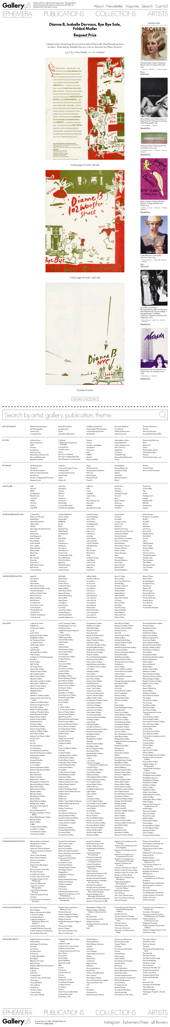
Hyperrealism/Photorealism (96, 429)
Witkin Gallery (148, 801)
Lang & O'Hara (92, 767)
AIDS (32, 445)
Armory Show (35, 862)
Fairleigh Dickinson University (40, 928)
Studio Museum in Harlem (152, 885)
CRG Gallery (63, 666)
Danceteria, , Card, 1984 (153, 371)
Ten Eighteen (119, 505)
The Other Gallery (149, 705)
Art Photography (36, 429)
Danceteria (62, 488)
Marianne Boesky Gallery (95, 825)
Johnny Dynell (91, 541)
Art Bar (32, 741)
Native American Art (122, 445)
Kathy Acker (90, 607)
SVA (87, 928)
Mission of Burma (121, 548)
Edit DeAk (61, 576)
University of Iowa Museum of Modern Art (153, 908)
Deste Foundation (64, 846)
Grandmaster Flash (65, 555)
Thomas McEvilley (149, 598)
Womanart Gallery (150, 811)
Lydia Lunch (119, 524)
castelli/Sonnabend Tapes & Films (68, 631)
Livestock (89, 796)
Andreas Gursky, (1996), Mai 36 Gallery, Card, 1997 (153, 146)
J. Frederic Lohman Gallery (96, 666)
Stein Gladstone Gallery (151, 674)
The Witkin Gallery (149, 710)
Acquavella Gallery (37, 669)
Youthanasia (147, 505)
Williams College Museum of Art (154, 930)
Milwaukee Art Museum (95, 875)
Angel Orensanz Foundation (40, 939)
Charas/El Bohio (36, 982)
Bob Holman (34, 600)
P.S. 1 (116, 703)
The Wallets (147, 562)
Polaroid (89, 473)
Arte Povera (34, 431)
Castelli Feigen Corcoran (67, 625)
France (88, 442)
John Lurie (90, 531)
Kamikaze (62, 500)
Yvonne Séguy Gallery (151, 828)
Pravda (117, 951)
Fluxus (60, 431)
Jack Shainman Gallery (94, 676)
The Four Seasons (149, 944)
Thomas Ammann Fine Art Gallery (152, 713)
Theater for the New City (152, 967)
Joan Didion (90, 588)
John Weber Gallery (93, 712)
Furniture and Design (93, 445)
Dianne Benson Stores (80, 399)
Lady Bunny (90, 560)
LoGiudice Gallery (93, 798)
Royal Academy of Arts (94, 919)
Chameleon (34, 980)
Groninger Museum (65, 869)
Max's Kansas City (93, 500)
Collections (115, 13)
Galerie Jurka (63, 786)
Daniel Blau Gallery (65, 676)
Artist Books (34, 475)
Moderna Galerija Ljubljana (125, 652)
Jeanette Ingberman (65, 617)
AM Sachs (33, 693)
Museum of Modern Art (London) (123, 864)
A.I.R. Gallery (35, 662)
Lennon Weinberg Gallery (95, 779)
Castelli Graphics (64, 628)
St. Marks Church (121, 985)
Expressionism (63, 429)
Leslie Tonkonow (92, 786)
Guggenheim (63, 872)
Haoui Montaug (64, 593)
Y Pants (145, 570)
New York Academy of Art (67, 930)
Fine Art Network (64, 972)
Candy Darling (35, 570)
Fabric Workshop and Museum (69, 853)
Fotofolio (61, 750)
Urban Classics (148, 752)
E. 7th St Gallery (64, 707)
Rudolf (145, 519)
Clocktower (62, 661)
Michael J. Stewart (121, 586)
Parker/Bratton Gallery (123, 714)
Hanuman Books (92, 941)
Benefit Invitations (36, 459)
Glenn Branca (63, 550)
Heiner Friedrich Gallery (95, 640)
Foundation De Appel (66, 982)
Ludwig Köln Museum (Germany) (94, 867)
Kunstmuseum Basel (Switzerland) (93, 854)
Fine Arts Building (64, 741)
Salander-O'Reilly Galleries (124, 810)
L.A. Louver (90, 760)
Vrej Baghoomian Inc (150, 778)
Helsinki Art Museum (65, 881)
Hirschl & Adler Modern (94, 647)
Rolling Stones (148, 514)
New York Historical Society (125, 897)
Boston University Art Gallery (40, 912)
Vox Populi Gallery (149, 773)
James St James (92, 514)
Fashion (94, 399)
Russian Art (147, 445)
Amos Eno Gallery (36, 707)
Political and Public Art (151, 440)
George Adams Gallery (66, 815)
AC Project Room (36, 666)
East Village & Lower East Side (69, 459)
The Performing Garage (151, 958)
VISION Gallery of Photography (149, 765)
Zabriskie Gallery (149, 830)
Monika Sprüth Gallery (123, 659)
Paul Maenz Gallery (122, 726)
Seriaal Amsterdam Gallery (153, 623)
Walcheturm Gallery (150, 782)
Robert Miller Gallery (122, 784)
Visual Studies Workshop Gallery (152, 769)
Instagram (112, 1022)
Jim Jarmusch (91, 586)
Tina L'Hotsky (148, 567)
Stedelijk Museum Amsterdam (153, 883)
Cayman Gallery (64, 635)
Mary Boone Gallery (122, 623)
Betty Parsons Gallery (38, 789)
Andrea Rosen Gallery (38, 717)
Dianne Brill (62, 519)
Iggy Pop (61, 562)
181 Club (33, 488)
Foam (60, 745)
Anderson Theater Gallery (39, 712)
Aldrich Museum (36, 846)
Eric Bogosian (63, 533)
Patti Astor (118, 605)
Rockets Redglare (121, 570)
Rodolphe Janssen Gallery (124, 789)
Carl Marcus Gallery (37, 834)
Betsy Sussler (34, 550)
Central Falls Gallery (65, 639)
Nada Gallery (120, 666)
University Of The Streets (151, 984)
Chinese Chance (36, 990)
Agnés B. (33, 576)
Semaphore (119, 827)
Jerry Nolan (90, 519)
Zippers (145, 508)
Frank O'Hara (63, 583)
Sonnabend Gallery (150, 654)
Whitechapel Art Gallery (151, 794)
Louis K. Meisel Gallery (94, 801)
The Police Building (149, 960)
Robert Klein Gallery (122, 781)
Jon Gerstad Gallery (93, 714)
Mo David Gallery (121, 649)
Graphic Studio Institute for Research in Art (68, 908)
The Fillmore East (149, 941)
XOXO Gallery (148, 818)
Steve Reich (147, 536)
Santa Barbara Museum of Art (153, 869)
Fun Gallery (62, 769)
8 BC (31, 486)
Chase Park (34, 987)
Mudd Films (90, 970)
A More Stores (35, 440)
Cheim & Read (63, 647)
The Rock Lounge (149, 963)
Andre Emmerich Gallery (39, 714)
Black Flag (34, 553)
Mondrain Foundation (94, 885)
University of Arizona (122, 928)
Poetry (117, 459)
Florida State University (38, 933)
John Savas (90, 533)
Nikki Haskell (119, 595)
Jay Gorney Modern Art (95, 693)
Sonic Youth (147, 531)
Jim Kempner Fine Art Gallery (97, 700)
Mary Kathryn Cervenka (123, 538)
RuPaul (145, 524)
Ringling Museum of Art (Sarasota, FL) (151, 861)
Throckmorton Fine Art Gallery (154, 721)
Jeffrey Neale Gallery (94, 698)
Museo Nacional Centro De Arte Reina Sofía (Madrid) (98, 890)
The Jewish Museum (150, 890)
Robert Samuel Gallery (123, 786)
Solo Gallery (147, 652)
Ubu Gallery (147, 747)
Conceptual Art (35, 434)
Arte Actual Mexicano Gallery (41, 753)
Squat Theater (120, 500)
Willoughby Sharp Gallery (152, 799)
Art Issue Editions (36, 745)
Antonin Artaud (35, 595)
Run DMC (146, 521)
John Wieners (91, 598)
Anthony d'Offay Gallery (39, 731)
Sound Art (118, 475)
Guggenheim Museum (66, 874)
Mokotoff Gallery (121, 654)
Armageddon (35, 493)
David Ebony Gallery (66, 680)
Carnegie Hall (35, 975)
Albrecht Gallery (36, 678)
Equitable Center (64, 963)
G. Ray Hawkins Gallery (67, 772)
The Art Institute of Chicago (124, 916)
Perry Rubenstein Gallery (124, 734)
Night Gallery (120, 686)
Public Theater (120, 958)
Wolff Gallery (148, 808)
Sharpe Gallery (148, 630)
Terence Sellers (148, 548)
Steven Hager (148, 590)
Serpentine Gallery (149, 628)
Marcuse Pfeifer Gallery (95, 818)
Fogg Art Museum (64, 855)
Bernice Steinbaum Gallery (39, 784)
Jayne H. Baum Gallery (94, 695)
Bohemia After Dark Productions (41, 965)
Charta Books (35, 985)
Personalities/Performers (123, 457)
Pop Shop (118, 946)
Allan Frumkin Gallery (38, 686)
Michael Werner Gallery (123, 642)
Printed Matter (120, 953)
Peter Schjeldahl (120, 610)
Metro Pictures (91, 963)
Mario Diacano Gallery (94, 827)
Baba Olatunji (35, 548)
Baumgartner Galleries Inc (39, 781)
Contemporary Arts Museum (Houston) (40, 900)
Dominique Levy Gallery (67, 695)
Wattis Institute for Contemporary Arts (150, 919)
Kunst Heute (90, 958)
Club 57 (33, 505)
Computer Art (63, 447)
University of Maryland (151, 912)
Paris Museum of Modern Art (153, 843)
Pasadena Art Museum (151, 846)
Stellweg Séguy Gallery (151, 678)
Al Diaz (32, 526)
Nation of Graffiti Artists (95, 973)
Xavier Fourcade (149, 816)
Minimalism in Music (122, 440)
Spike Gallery (148, 662)
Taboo (145, 541)
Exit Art (61, 967)
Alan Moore (34, 578)
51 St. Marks (34, 633)
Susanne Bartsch (148, 593)
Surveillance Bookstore (123, 990)
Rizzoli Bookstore (121, 968)
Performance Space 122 (123, 939)
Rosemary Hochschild (150, 516)
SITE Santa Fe (148, 873)
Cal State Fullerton (37, 917)
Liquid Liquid (119, 514)
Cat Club (33, 498)
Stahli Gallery (148, 666)
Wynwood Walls (149, 813)
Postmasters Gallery (122, 753)
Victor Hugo (147, 605)
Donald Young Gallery (66, 697)
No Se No (118, 688)
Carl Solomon (35, 602)
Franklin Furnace (64, 984)
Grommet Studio (64, 832)
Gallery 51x (62, 796)
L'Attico (89, 758)
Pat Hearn (118, 600)
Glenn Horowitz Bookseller (68, 991)
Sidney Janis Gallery (150, 635)
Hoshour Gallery (92, 654)
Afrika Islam (34, 524)
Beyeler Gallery (35, 791)
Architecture (34, 450)
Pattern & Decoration (122, 431)
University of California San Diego (124, 931)
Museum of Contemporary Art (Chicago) (125, 842)
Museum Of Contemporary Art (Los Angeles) (126, 846)
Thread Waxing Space (151, 970)
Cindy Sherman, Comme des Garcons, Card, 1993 (151, 256)
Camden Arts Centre (37, 874)
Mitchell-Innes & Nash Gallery (125, 647)
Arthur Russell (35, 543)
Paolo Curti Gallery (122, 712)
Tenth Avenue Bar (121, 992)
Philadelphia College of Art (96, 907)
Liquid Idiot (90, 570)
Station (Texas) (120, 987)
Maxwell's (90, 503)
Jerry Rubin (90, 581)
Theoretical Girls (149, 565)
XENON (146, 503)
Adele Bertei (34, 519)
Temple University (121, 914)
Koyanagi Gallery (92, 751)
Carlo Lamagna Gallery (67, 623)
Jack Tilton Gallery (93, 678)
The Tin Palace (148, 965)
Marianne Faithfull (121, 533)
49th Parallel (34, 649)
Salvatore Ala (120, 813)
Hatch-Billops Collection (95, 944)
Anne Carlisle (35, 538)
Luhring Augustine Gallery (95, 806)
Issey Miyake (63, 605)
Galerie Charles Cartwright (68, 781)
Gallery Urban (63, 806)
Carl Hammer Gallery (38, 831)
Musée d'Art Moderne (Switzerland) (122, 882)
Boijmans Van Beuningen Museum (39, 866)
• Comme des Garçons (159, 260)
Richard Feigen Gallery (123, 769)
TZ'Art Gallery (148, 745)
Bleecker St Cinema (37, 961)
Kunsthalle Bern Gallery (94, 753)
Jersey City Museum (93, 841)
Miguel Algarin (120, 593)
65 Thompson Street (37, 640)
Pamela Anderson (121, 560)
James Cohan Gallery (94, 681)
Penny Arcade (120, 565)
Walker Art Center (149, 897)
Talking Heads (148, 543)
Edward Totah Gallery (66, 714)
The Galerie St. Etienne (151, 695)
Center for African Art (38, 883)
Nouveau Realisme (121, 426)
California (62, 440)
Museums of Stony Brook (123, 875)
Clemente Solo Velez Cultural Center (68, 940)
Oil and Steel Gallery (122, 698)
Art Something (35, 748)
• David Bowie (146, 320)
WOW (145, 994)
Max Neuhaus (120, 543)
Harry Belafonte (64, 557)
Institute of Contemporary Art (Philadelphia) (69, 895)
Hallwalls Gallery (92, 628)
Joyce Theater (91, 951)
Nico (116, 555)
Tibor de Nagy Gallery (151, 724)
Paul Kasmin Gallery (122, 724)
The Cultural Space (149, 939)
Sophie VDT (147, 588)
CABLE (32, 824)
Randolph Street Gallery (123, 760)
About (99, 5)
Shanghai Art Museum (151, 871)
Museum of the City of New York (126, 872)
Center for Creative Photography (37, 886)
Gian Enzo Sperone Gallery (68, 818)
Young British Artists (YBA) (152, 434)
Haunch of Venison (93, 630)
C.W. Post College (36, 914)
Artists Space (34, 757)
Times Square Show (150, 452)
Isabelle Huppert (64, 565)
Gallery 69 (62, 798)
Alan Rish (33, 581)
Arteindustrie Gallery (37, 755)
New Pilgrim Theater (93, 977)
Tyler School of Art (121, 925)
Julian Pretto (90, 722)
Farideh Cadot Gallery (66, 731)
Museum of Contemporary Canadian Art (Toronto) (124, 855)
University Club (148, 982)
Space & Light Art (121, 477)
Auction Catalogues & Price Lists (41, 477)
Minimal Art (90, 434)
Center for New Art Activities (40, 977)
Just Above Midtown (93, 726)
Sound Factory (120, 982)
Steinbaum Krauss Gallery (152, 676)
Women (145, 454)
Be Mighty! (34, 958)
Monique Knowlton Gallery (124, 662)
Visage (145, 498)
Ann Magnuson (35, 536)
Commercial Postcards (66, 473)
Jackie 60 (61, 498)
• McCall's (152, 69)
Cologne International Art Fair (69, 951)
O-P (87, 985)
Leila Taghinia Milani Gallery (96, 777)
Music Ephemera (121, 442)
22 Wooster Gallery (37, 628)
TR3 (144, 491)
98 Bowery (159, 1022)
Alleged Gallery (36, 690)
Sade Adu (146, 526)
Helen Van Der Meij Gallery (96, 645)
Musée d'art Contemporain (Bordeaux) (124, 878)
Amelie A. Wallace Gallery (39, 695)
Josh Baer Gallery (92, 719)
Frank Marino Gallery (66, 757)
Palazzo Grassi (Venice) (151, 841)
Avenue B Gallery (36, 760)
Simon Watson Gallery (151, 642)
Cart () (161, 6)
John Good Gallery (93, 705)
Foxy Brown (62, 548)
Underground (148, 495)
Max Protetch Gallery (122, 635)
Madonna (118, 526)
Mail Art (89, 457)
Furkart (61, 989)
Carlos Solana (35, 607)
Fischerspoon (63, 543)
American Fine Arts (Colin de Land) (40, 699)
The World (146, 486)
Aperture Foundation (37, 860)
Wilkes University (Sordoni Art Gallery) (153, 926)
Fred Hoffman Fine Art (66, 760)
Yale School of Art (149, 932)
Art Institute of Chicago (38, 907)
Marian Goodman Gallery (96, 822)
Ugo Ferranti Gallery (150, 750)
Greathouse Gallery (65, 827)
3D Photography (36, 465)
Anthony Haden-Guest (38, 593)
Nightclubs (118, 450)
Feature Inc (62, 736)
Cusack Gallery (63, 671)
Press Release (119, 465)
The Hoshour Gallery (150, 700)
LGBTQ (89, 454)
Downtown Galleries (65, 454)
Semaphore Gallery (122, 832)
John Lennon (91, 529)
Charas (61, 644)
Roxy (116, 498)
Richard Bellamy (120, 767)
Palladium (118, 491)
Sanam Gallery (120, 818)
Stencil (117, 480)
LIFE (88, 488)
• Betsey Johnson (147, 208)
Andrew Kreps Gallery (38, 719)
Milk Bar (89, 505)
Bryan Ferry (34, 562)
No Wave (118, 452)
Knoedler (89, 741)
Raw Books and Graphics (124, 961)
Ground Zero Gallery (66, 835)
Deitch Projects (63, 690)
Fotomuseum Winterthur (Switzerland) (67, 859)
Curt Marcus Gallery (65, 668)
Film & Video (63, 475)
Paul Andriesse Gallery (123, 722)
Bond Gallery (35, 798)
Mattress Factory (121, 630)
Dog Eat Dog (63, 529)
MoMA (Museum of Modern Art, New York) (96, 881)
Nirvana (118, 488)
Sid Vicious (146, 529)
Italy (88, 452)
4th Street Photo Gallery (39, 652)
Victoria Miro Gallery (150, 761)
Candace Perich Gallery (38, 826)
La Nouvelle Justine (65, 505)
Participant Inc (91, 992)
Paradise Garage (121, 493)
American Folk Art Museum (40, 848)
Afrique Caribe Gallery (38, 671)
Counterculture (63, 449)
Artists (158, 13)
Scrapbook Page (121, 470)
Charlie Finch (35, 612)
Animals (33, 447)
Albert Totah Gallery (37, 676)
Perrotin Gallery (120, 731)
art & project (34, 738)
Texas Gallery (148, 690)
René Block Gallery (121, 762)
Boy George (34, 557)
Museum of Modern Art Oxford (126, 867)
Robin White (147, 578)
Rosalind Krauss (148, 583)
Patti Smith (118, 562)
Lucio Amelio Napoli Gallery (96, 803)
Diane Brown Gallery (65, 692)
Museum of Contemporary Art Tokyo (125, 851)
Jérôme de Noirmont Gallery (97, 729)
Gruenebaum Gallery (94, 623)
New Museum (120, 893)
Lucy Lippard (91, 614)
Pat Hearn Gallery (121, 717)
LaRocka (89, 486)
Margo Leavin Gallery (94, 820)
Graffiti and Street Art (94, 426)
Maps (88, 465)
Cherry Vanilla (63, 516)
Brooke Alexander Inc (38, 810)
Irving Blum (62, 602)
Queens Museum (149, 857)
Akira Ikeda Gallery (37, 674)
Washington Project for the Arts (154, 991)
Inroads (89, 946)
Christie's (33, 897)
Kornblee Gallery (92, 746)
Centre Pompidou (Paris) (39, 894)
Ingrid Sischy (62, 600)
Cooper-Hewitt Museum (67, 841)
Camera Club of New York (39, 876)
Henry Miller (62, 598)
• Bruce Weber (146, 125)
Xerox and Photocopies (151, 470)
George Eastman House (67, 867)
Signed (117, 473)
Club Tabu (62, 486)
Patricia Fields (120, 602)
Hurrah (61, 495)
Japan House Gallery (94, 690)
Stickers (145, 465)
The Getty (146, 887)
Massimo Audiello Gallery (124, 625)
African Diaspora (36, 442)
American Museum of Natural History (41, 852)
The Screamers (148, 560)
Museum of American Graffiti (96, 901)
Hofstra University (64, 912)
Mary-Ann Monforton (122, 581)
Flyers (60, 477)
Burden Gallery (35, 819)
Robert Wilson (148, 576)
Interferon (90, 949)
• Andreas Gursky (147, 150)
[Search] (85, 416)
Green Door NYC (64, 996)
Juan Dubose (91, 605)
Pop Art (145, 429)
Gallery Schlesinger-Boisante (68, 803)
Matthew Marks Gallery (123, 628)
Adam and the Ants (37, 516)
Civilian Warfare (64, 659)
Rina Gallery (119, 777)
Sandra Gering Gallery (123, 820)
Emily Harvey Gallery (66, 721)
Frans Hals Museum (65, 865)
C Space (33, 970)
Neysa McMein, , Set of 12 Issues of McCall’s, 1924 (153, 65)
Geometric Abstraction (66, 434)
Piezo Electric (119, 750)
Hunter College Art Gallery (68, 914)
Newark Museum (121, 900)
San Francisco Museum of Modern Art (152, 865)
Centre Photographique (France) (38, 891)
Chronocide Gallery (65, 651)
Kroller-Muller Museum (94, 846)
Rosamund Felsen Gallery (124, 798)
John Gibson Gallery (93, 703)
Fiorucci (61, 975)
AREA (32, 491)
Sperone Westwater (150, 659)
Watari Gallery (148, 787)
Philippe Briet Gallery (122, 739)
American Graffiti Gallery (39, 702)
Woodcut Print (148, 468)
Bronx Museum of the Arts (39, 869)
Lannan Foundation (93, 864)
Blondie (33, 555)
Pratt (88, 914)
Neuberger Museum (122, 890)
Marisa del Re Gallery (94, 830)
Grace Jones (62, 553)
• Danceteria (145, 376)
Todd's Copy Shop (149, 972)
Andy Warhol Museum (38, 857)
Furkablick (62, 987)
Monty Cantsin (120, 550)
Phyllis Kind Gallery (121, 745)
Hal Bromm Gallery (93, 625)
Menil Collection (92, 871)
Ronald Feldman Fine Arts (124, 794)
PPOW (117, 755)
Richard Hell (119, 567)
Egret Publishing (64, 960)
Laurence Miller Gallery (95, 769)
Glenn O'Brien (63, 588)
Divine (60, 524)
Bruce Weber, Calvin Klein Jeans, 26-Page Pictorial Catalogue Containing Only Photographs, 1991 (154, 121)
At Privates (34, 953)
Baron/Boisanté (35, 774)
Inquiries (132, 5)
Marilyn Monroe (120, 536)
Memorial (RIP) (92, 459)
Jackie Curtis (62, 567)
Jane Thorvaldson (64, 610)
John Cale (90, 526)
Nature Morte (120, 674)
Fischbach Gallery (64, 743)
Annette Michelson (36, 590)
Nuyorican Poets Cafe (94, 982)
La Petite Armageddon (66, 508)
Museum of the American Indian (126, 870)
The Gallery (147, 698)
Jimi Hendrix (91, 521)
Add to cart (145, 74)
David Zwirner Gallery (66, 685)
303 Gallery (34, 647)
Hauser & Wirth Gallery (95, 635)
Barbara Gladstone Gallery (40, 769)
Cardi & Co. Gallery (37, 829)
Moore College (63, 928)
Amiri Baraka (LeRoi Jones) (40, 588)
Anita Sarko (34, 533)
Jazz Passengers (92, 516)
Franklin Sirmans (64, 586)
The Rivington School (150, 450)
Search (147, 5)
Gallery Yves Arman (65, 808)
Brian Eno (33, 560)
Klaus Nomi (90, 553)
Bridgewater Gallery (37, 803)
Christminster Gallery (66, 649)
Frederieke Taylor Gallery (67, 762)
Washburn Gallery (149, 785)
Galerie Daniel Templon (66, 784)
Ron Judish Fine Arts (122, 791)
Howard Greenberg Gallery (96, 657)
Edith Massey (63, 531)
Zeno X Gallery (148, 832)
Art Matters (34, 949)
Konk (88, 555)
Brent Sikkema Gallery (38, 801)
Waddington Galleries (151, 780)
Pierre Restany (120, 612)
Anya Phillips (34, 541)
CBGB (32, 500)
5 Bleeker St (34, 625)
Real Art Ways (120, 963)
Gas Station (90, 447)
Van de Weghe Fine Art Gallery (154, 755)
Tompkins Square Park (151, 975)
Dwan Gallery (63, 702)
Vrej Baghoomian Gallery (152, 775)
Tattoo (145, 447)
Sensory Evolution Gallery (124, 835)
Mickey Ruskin (120, 590)
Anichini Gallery (36, 724)
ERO (60, 965)
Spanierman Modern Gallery (153, 657)
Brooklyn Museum (36, 871)
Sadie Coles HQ (120, 808)
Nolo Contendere (121, 693)
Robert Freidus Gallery (123, 779)
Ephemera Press (135, 1022)
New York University (65, 933)
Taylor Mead (147, 545)
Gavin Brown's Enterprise (67, 813)
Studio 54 (118, 503)
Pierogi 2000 (119, 748)
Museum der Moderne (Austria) (97, 898)
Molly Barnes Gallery (122, 657)
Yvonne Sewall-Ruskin (150, 607)
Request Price (85, 34)
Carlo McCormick (36, 605)
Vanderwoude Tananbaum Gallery (152, 758)
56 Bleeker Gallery (37, 637)
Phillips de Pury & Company (153, 853)
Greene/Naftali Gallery (67, 830)
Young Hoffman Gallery (151, 825)
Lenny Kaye (90, 565)
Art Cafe (33, 946)
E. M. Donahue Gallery (66, 709)
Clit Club (33, 503)
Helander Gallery (92, 642)
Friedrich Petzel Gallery (66, 765)
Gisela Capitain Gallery (66, 820)
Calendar (61, 465)
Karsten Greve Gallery (94, 731)
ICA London (62, 889)
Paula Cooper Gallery (123, 729)
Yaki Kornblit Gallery (150, 820)
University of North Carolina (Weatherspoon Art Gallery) (154, 915)
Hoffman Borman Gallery (95, 649)
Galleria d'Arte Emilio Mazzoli (69, 791)
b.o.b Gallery (35, 765)
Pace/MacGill (120, 710)
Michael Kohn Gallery (122, 640)
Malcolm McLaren (121, 529)
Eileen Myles (62, 578)
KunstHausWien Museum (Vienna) (95, 849)
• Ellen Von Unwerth (158, 320)
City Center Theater (37, 994)
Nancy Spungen (120, 553)
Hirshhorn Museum (65, 884)
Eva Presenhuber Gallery (67, 729)
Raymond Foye (120, 614)
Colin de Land (35, 617)
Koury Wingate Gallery (94, 748)
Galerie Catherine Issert (66, 779)
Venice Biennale (148, 987)
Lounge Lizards (120, 521)
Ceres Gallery (63, 642)
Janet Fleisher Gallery (94, 686)
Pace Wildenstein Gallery (124, 707)
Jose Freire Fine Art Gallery (96, 717)
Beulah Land (34, 495)
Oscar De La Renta (121, 598)
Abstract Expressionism (38, 426)
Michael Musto (120, 588)
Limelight (89, 493)
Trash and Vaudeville (150, 977)
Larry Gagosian (92, 612)
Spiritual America (149, 664)
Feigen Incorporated (65, 738)
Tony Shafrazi (148, 602)
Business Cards (35, 480)
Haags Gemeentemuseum (67, 879)
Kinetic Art (62, 480)
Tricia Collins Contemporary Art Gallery (154, 737)
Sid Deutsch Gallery (150, 633)
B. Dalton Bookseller (37, 956)
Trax (144, 979)
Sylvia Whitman (148, 595)
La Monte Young (92, 557)
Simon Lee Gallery (149, 640)
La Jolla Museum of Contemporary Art (94, 860)
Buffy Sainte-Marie (37, 565)
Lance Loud (90, 562)
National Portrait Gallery (124, 671)
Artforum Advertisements (39, 473)
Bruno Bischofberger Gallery (40, 817)
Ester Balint (62, 538)
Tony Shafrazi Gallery (151, 733)
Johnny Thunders (92, 543)
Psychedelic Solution (122, 757)
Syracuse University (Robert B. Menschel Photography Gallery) (125, 909)
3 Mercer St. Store (36, 623)
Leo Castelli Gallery (93, 781)
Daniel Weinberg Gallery (67, 678)
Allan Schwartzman (37, 586)
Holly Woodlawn (64, 560)
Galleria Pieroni (64, 794)
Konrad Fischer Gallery (94, 743)
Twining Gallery (148, 743)
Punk (144, 442)
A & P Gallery (35, 654)
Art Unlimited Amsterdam (39, 750)
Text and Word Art (149, 431)
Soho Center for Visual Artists (125, 977)
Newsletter (114, 5)
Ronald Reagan (148, 581)
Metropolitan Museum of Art (96, 873)
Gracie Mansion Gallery (67, 822)
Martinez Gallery (92, 835)
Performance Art (121, 434)
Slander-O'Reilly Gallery (151, 647)
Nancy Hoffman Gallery (123, 669)
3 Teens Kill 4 (34, 514)
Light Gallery (91, 791)
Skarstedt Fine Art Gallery (152, 645)
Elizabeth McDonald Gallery (68, 719)
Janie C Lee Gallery (93, 688)
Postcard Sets (91, 475)
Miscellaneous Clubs (93, 508)
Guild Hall (62, 877)
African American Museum (39, 841)
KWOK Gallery (91, 755)
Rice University (91, 916)
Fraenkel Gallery (64, 753)
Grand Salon (63, 825)
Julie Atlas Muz (91, 545)
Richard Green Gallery (123, 772)
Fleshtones (62, 545)
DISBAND (61, 521)
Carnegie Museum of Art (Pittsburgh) (39, 880)
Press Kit (89, 480)
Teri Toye (146, 550)
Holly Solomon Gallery (94, 652)
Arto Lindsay (34, 545)
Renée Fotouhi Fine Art (123, 765)
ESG (59, 536)
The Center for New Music (124, 994)
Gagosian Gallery (64, 777)
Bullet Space (34, 968)
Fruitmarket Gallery (65, 767)
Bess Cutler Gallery (37, 786)
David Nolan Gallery (66, 683)
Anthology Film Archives (39, 944)
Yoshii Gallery (148, 823)
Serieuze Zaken (148, 625)
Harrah (61, 491)
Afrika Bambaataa (37, 521)
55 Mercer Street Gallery (39, 635)
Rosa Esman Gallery (122, 796)
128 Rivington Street (37, 645)
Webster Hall (147, 500)
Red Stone (118, 965)
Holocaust (90, 450)
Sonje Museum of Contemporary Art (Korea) (153, 877)
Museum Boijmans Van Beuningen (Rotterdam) (95, 895)
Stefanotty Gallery (149, 671)
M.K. (88, 498)
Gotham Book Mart (65, 994)
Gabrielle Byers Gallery (66, 774)
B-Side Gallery (35, 762)
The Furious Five (148, 553)
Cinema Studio (35, 992)
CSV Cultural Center (65, 843)
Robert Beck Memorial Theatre (126, 970)
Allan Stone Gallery (37, 688)
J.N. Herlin (90, 669)
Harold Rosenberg (65, 595)
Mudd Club (119, 486)
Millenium (89, 965)
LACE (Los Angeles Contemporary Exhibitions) (97, 764)
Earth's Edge (62, 958)
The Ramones (147, 557)
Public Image (119, 956)
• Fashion (144, 69)
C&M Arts (33, 973)
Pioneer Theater (120, 944)
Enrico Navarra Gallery (67, 726)
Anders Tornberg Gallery (39, 709)
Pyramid (118, 495)
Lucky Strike (90, 495)
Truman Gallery (148, 740)
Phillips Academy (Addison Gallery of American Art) (96, 911)
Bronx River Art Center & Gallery (39, 807)
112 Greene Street (36, 642)
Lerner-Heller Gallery (94, 784)
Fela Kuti (61, 541)
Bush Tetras (34, 567)
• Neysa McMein (161, 69)
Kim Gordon (90, 550)
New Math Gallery (121, 683)
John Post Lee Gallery (94, 710)
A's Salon (33, 659)
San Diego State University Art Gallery (97, 925)
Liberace (89, 567)
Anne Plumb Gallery (37, 726)
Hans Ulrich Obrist (64, 590)
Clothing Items (63, 470)
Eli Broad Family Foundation (68, 851)
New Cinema (91, 975)
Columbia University (37, 926)
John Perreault (91, 595)
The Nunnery (147, 703)
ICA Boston (62, 886)
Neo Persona (119, 678)
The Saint (118, 508)
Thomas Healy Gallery (151, 717)
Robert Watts (119, 617)
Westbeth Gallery (149, 789)
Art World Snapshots (37, 470)
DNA (60, 526)
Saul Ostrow (147, 586)
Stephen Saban (148, 533)
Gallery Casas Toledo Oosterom (70, 801)
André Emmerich (36, 721)
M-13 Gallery (91, 810)
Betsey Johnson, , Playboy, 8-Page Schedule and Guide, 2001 (153, 203)
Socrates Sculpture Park (123, 975)
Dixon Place (62, 953)
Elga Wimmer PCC (65, 717)
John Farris (90, 590)
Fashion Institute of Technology (41, 930)
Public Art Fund (148, 855)
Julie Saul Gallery (92, 724)
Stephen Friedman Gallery (152, 681)
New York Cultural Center (124, 895)
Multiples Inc (119, 664)
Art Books (33, 468)
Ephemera (17, 13)
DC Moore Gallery (65, 688)
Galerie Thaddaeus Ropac (67, 789)
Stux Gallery (147, 686)
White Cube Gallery (150, 792)
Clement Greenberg (37, 614)
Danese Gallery (64, 673)
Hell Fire (61, 493)
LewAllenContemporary (95, 789)
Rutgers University (92, 921)
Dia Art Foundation (65, 848)
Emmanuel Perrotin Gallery (68, 724)
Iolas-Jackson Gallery (94, 662)
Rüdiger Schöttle (120, 803)
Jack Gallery (91, 674)
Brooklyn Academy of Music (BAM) (40, 813)
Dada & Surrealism (65, 426)
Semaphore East (120, 830)
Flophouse (62, 977)
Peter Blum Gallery (121, 736)
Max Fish (118, 633)
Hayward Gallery (92, 637)
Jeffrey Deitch (91, 576)
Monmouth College (65, 926)
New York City (120, 447)
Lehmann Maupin (92, 774)
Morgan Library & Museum (96, 887)
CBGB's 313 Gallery (65, 637)
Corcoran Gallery (64, 664)
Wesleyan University (150, 923)
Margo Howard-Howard (124, 531)
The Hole (146, 946)
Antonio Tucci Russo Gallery (40, 736)
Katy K (88, 548)
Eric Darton (62, 581)
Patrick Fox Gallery (122, 719)
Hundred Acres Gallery (94, 659)
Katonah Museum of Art (95, 843)
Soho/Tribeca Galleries (151, 649)
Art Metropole (35, 951)
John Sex (89, 536)
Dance (60, 452)
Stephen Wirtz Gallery (151, 683)
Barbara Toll (34, 772)
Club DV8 (33, 508)
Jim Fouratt (90, 583)
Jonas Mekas (91, 602)
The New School (120, 923)
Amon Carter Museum (38, 855)
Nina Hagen (119, 557)
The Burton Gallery (149, 693)
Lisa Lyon (118, 516)
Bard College (35, 910)
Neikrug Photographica (123, 676)
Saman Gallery (120, 815)
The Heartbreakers (149, 555)
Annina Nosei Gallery (38, 729)
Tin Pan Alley (147, 488)
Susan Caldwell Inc (149, 688)
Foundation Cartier (65, 862)
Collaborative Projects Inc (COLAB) (67, 443)
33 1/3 (32, 630)
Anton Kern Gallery (37, 733)
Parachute (90, 990)
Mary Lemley (119, 578)
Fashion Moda (63, 733)
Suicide (145, 538)
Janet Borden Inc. (92, 683)
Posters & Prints (91, 477)
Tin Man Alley (148, 729)
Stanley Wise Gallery (150, 669)
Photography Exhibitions (95, 470)
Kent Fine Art (91, 736)
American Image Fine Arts (39, 705)
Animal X (33, 531)
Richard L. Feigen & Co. (123, 774)
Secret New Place (121, 973)
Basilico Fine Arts (36, 777)
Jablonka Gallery (92, 671)
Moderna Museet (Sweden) (96, 878)
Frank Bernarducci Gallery (67, 755)
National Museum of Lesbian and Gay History (125, 887)
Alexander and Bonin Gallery (40, 681)
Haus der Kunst (91, 633)
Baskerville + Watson (37, 779)
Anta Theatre (35, 941)
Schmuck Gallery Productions (125, 822)
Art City (33, 743)
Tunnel (145, 493)
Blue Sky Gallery (36, 794)
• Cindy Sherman (146, 260)
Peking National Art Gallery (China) (153, 849)
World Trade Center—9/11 (152, 457)
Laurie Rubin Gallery (93, 772)
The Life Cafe (147, 953)
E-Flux (60, 705)
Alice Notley (34, 583)
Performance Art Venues (95, 994)
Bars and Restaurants (37, 457)
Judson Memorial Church (95, 953)
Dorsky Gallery (63, 700)
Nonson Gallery (120, 695)
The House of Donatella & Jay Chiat (153, 950)
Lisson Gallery (91, 794)
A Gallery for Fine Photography (41, 657)
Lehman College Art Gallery (68, 916)
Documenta (62, 955)
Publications (64, 13)
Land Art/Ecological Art (95, 431)
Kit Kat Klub (62, 503)
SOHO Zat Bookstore (122, 980)
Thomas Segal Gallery (151, 719)
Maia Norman (91, 617)
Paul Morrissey (120, 607)
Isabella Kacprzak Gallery (96, 664)
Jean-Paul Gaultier (65, 614)
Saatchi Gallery (120, 806)
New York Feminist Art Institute (97, 980)
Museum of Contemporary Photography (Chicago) (124, 860)
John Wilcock (91, 600)
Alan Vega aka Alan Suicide (40, 529)
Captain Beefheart (65, 514)
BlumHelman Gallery (37, 796)
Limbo (88, 491)
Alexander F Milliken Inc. (39, 683)
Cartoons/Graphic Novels (67, 468)
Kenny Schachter (92, 610)
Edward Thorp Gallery (66, 712)
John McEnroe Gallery (94, 707)
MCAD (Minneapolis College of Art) (69, 922)
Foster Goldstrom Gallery (67, 748)
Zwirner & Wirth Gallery (151, 835)
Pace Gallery (119, 705)
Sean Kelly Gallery (121, 825)
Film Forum (62, 970)
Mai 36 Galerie (91, 815)
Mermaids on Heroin (122, 545)
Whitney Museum (149, 899)
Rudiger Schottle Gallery (123, 801)
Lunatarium (90, 961)
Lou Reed (118, 519)
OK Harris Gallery (121, 700)
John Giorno (91, 593)
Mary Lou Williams (121, 541)
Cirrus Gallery (63, 654)
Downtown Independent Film (68, 456)
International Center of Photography (66, 899)
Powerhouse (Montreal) (123, 949)
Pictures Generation (150, 426)
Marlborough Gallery (94, 832)
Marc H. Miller (120, 576)
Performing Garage (122, 941)
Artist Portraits (35, 452)
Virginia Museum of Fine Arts (153, 895)
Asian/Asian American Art (39, 454)
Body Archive (35, 963)
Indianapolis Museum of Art (68, 891)
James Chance (63, 570)
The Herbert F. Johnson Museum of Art (126, 919)
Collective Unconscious (66, 948)
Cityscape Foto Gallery (66, 656)
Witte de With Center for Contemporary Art (152, 805)
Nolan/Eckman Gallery (123, 690)
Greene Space (91, 939)
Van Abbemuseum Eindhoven (153, 892)
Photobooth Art (92, 468)
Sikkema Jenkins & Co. (151, 637)
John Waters (91, 538)
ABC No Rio (34, 664)
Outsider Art (119, 429)
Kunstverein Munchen (94, 857)
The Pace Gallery (149, 707)
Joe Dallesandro (92, 524)
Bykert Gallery (35, 822)
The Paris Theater (149, 955)
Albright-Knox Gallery (38, 843)
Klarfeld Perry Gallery (94, 739)
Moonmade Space (93, 968)
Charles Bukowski (36, 610)
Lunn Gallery (91, 808)
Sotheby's (146, 880)
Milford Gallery (120, 645)
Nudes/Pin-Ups (120, 454)
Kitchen (89, 956)
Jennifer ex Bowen (93, 578)
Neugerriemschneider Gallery (125, 681)
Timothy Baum (148, 600)
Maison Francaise (64, 919)
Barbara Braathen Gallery (39, 767)
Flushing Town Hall (65, 979)
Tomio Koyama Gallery (151, 731)
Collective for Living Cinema (68, 946)
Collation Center (64, 943)
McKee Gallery (120, 637)
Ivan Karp (62, 607)
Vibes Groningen (149, 989)
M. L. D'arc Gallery (93, 813)
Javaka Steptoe (64, 612)
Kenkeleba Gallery (93, 734)
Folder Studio (48, 1023)
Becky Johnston (35, 598)
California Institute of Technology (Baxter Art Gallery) (39, 921)
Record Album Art (121, 468)
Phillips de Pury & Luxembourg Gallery (126, 742)
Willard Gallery (148, 797)
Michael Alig (119, 583)
